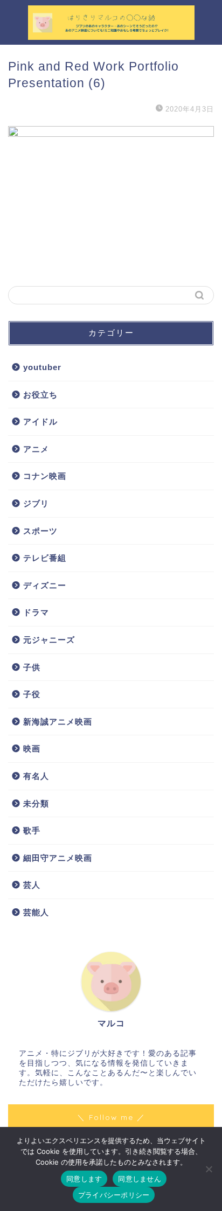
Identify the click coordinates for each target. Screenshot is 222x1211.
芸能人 (36, 912)
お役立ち (40, 394)
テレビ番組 (44, 557)
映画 (31, 748)
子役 (31, 694)
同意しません (139, 1178)
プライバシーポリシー (114, 1195)
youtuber (42, 367)
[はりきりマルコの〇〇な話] (111, 35)
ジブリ (36, 503)
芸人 (31, 884)
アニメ (36, 449)
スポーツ (40, 530)
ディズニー (44, 585)
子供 (31, 667)
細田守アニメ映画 (57, 857)
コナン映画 (44, 476)
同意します (84, 1178)
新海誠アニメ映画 (57, 721)
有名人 (36, 776)
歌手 (31, 830)
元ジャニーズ (49, 639)
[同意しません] (208, 1169)
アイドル (40, 421)
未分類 (36, 803)
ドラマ (36, 612)
